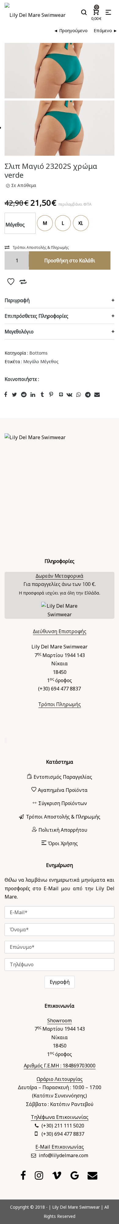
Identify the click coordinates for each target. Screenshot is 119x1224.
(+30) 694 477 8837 (62, 1134)
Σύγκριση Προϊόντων (62, 803)
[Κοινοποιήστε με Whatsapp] (79, 394)
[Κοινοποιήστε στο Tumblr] (42, 394)
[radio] (44, 223)
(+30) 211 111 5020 (62, 1125)
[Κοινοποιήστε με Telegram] (88, 394)
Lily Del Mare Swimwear (76, 1207)
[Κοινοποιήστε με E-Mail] (97, 394)
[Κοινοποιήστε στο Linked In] (33, 394)
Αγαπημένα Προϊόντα (63, 790)
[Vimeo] (57, 1177)
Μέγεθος (15, 224)
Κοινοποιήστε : (22, 379)
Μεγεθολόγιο (19, 331)
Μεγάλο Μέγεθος (41, 361)
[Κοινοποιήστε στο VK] (70, 394)
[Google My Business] (75, 1177)
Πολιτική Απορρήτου (62, 830)
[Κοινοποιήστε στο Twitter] (15, 394)
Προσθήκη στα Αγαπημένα (11, 282)
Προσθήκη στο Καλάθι (69, 260)
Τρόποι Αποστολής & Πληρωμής (41, 247)
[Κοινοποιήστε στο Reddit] (24, 394)
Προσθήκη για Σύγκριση (23, 282)
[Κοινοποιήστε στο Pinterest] (51, 394)
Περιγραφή (17, 300)
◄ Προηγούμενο (71, 30)
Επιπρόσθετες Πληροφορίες (36, 316)
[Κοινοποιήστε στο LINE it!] (61, 394)
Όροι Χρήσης (63, 843)
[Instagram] (40, 1177)
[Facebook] (23, 1177)
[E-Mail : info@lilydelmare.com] (93, 1177)
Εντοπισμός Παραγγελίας (63, 777)
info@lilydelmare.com (63, 1155)
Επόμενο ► (105, 30)
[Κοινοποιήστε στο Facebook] (6, 394)
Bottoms (38, 353)
